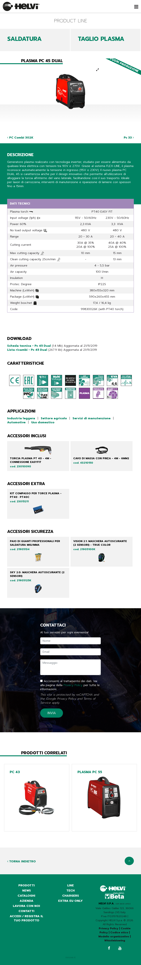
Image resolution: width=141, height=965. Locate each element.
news (26, 890)
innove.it (71, 957)
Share (11, 193)
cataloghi (26, 896)
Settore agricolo (54, 418)
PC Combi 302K (20, 137)
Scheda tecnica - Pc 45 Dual (29, 346)
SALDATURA (24, 38)
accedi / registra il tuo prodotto (26, 918)
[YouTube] (120, 949)
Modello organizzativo (113, 936)
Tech (70, 890)
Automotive (16, 422)
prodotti (26, 885)
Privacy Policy (73, 685)
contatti (26, 911)
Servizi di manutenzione (92, 418)
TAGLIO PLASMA (101, 38)
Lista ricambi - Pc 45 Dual (27, 350)
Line (70, 885)
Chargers (70, 896)
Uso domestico (42, 422)
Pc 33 (128, 137)
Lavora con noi (26, 906)
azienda (26, 901)
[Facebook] (109, 949)
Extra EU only (70, 901)
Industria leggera (21, 418)
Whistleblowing (114, 940)
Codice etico (119, 932)
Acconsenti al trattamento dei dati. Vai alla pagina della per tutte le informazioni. (70, 685)
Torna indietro (22, 861)
